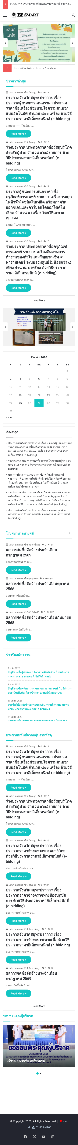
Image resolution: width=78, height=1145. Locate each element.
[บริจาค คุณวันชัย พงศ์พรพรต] (39, 1046)
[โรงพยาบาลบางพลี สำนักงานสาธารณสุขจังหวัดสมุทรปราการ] (24, 15)
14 (48, 386)
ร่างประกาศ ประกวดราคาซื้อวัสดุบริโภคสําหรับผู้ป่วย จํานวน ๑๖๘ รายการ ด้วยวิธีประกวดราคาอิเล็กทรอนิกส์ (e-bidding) (40, 464)
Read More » (19, 133)
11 (20, 386)
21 (48, 394)
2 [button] (40, 1073)
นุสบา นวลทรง (16, 92)
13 (39, 386)
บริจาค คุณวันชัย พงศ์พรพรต (26, 1061)
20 (39, 394)
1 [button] (37, 1073)
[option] (39, 43)
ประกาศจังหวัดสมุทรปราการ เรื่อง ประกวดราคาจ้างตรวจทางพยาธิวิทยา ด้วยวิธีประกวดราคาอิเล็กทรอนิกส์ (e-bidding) (39, 514)
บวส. (65, 1121)
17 (10, 394)
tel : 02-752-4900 (39, 1127)
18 (20, 394)
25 (20, 403)
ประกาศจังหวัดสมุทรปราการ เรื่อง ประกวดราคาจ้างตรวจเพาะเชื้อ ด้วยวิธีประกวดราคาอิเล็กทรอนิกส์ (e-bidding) (38, 939)
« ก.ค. (9, 417)
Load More (39, 300)
